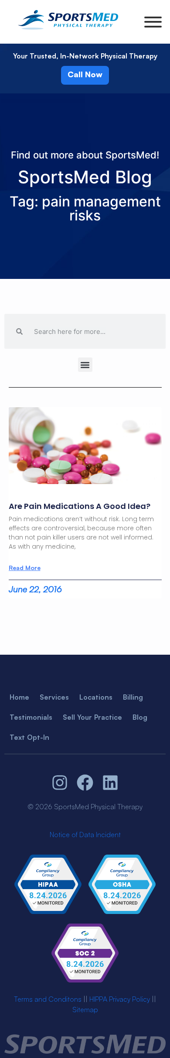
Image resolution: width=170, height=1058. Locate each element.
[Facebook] (85, 783)
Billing (133, 697)
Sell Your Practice (92, 717)
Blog (140, 717)
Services (54, 697)
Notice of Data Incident (85, 834)
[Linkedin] (110, 783)
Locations (95, 697)
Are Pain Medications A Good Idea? (79, 506)
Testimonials (31, 717)
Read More (25, 568)
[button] (85, 364)
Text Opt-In (29, 737)
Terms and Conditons (48, 999)
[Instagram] (60, 783)
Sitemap (85, 1009)
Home (19, 697)
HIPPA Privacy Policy (119, 999)
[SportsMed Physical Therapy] (68, 31)
